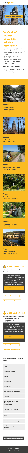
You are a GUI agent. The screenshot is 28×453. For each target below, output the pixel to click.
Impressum (10, 448)
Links (19, 450)
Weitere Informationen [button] (14, 291)
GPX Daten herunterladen (11, 296)
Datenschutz (16, 448)
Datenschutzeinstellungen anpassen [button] (13, 438)
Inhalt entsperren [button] (14, 288)
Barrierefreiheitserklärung (11, 450)
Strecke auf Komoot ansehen (12, 300)
